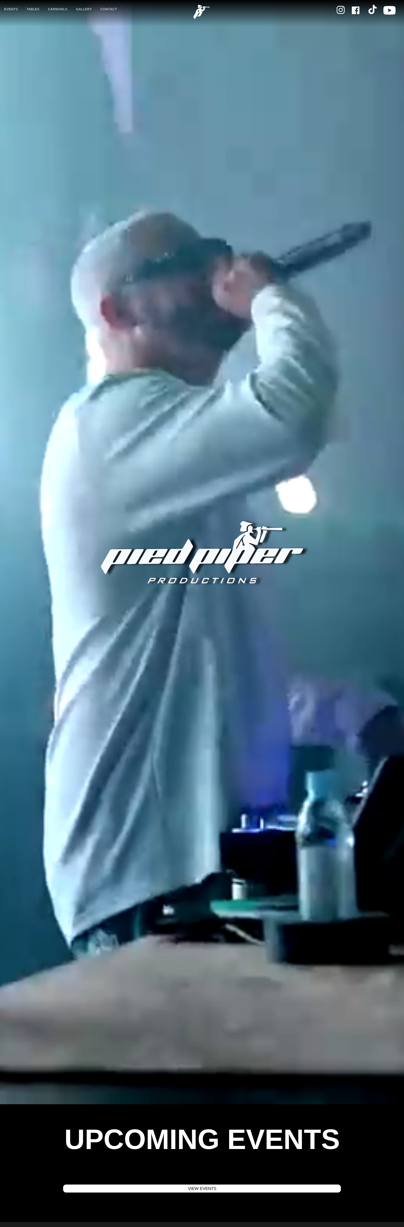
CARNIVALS (58, 9)
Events (11, 9)
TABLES (33, 9)
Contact (108, 9)
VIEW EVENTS (202, 1188)
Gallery (84, 9)
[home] (202, 13)
